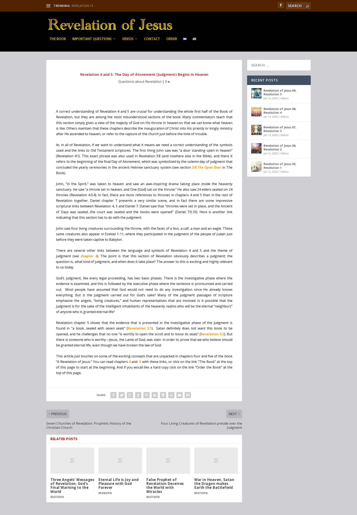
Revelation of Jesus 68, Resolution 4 (280, 111)
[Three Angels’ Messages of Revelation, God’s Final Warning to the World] (72, 461)
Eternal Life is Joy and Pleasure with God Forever (118, 483)
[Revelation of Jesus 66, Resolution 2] (256, 148)
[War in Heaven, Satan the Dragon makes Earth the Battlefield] (216, 461)
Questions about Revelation (140, 81)
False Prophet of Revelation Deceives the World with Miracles (165, 485)
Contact (152, 39)
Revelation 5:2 (212, 334)
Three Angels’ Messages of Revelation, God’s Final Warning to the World (72, 485)
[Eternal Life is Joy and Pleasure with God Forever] (120, 461)
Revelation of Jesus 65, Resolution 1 (280, 166)
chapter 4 (89, 256)
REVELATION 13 (82, 6)
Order (171, 39)
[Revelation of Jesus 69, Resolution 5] (256, 93)
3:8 (206, 167)
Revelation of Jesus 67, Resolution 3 (280, 129)
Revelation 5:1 (140, 328)
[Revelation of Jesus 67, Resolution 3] (256, 130)
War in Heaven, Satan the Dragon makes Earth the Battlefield (214, 483)
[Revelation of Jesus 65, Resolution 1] (256, 167)
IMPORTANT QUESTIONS (92, 39)
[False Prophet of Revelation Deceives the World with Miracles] (168, 461)
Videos (127, 39)
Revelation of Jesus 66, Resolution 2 (280, 147)
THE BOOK (57, 39)
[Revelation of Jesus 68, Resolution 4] (256, 111)
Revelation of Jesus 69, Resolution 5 (280, 92)
